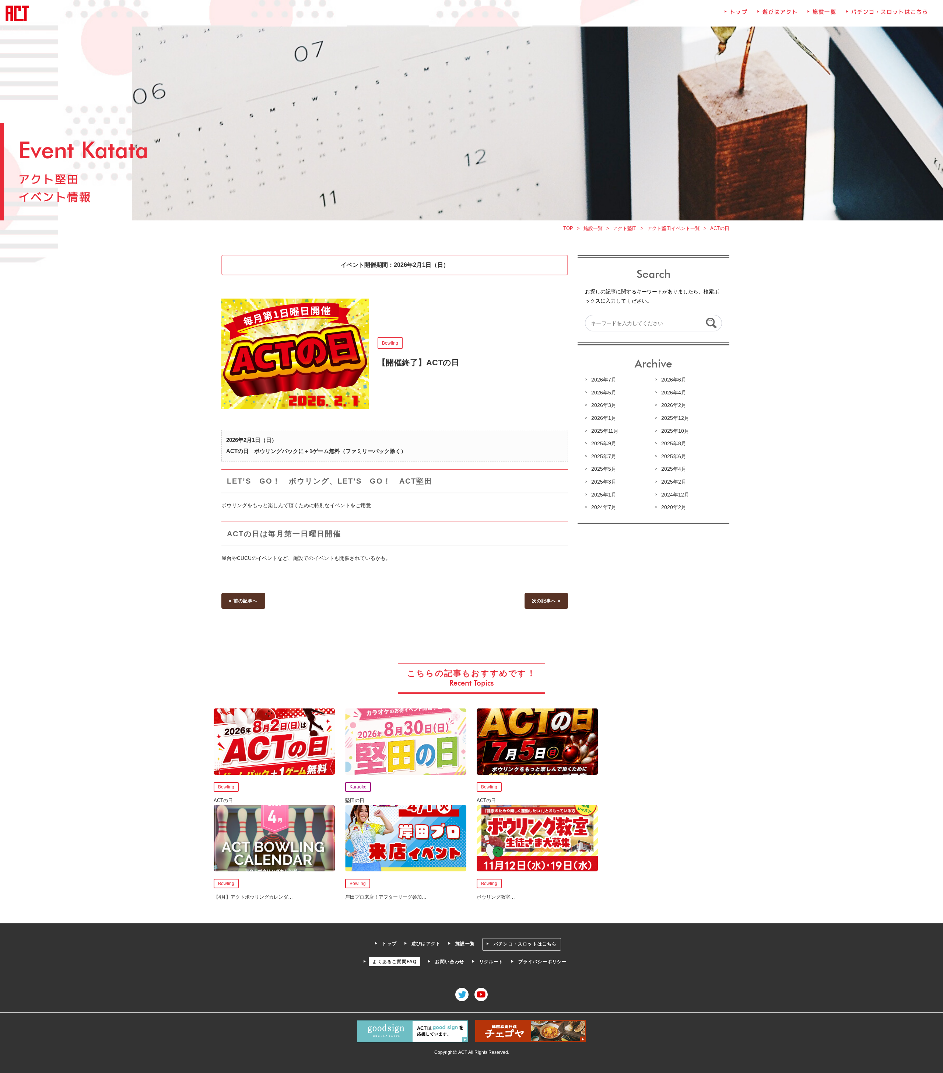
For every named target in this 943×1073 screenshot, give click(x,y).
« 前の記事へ (243, 600)
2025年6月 (673, 456)
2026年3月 (603, 405)
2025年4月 (673, 469)
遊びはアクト (780, 11)
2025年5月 (603, 469)
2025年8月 (673, 443)
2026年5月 (603, 393)
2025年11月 (604, 431)
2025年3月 (603, 482)
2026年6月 (673, 380)
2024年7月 (603, 507)
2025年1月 (603, 495)
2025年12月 (675, 418)
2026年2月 (673, 405)
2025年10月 (675, 431)
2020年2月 (673, 507)
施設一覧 (824, 11)
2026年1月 (603, 418)
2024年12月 (675, 495)
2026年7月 (603, 380)
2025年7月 (603, 456)
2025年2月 (673, 482)
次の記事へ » (546, 600)
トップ (738, 11)
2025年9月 (603, 443)
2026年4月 (673, 393)
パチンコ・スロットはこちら (889, 11)
